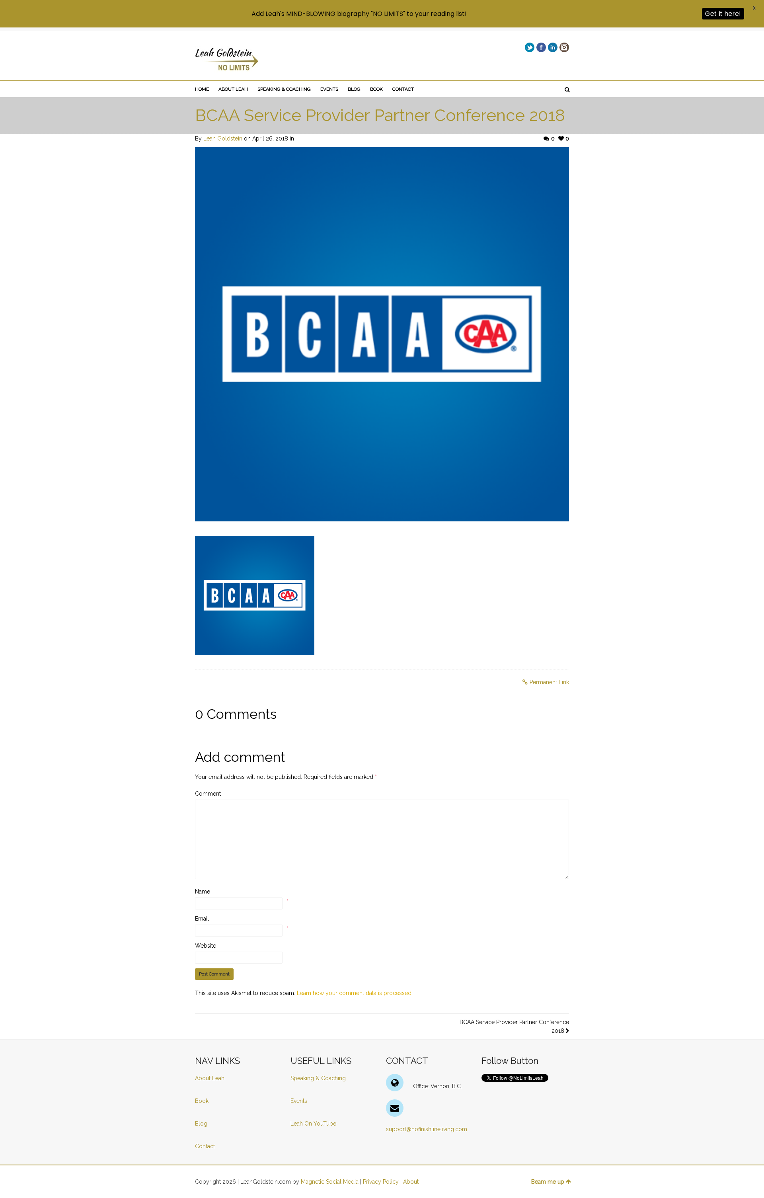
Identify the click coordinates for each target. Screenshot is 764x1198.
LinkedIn (552, 47)
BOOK (376, 89)
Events (298, 1101)
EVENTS (329, 89)
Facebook (541, 47)
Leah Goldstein (222, 138)
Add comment (240, 757)
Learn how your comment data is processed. (355, 993)
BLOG (354, 89)
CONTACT (403, 89)
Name (202, 891)
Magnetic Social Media (330, 1181)
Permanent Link (549, 682)
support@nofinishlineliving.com (426, 1129)
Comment (208, 793)
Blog (202, 1123)
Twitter (529, 47)
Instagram (564, 47)
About (411, 1181)
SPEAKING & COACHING (284, 89)
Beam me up (547, 1181)
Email (202, 918)
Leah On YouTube (313, 1123)
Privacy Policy (381, 1181)
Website (205, 945)
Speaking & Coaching (318, 1078)
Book (202, 1101)
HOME (202, 89)
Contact (205, 1146)
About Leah (209, 1078)
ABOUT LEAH (233, 89)
